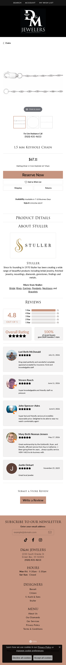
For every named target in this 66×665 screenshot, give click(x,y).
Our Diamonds (33, 617)
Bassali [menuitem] (33, 589)
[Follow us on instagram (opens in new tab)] (40, 540)
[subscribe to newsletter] (50, 532)
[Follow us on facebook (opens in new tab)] (33, 540)
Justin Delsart (26, 465)
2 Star (27, 319)
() (58, 310)
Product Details (33, 218)
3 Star (27, 316)
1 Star (27, 322)
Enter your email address (33, 526)
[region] (33, 83)
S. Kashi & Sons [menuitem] (33, 596)
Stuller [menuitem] (33, 600)
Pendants (36, 288)
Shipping (18, 188)
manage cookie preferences (29, 650)
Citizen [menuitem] (33, 592)
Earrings (27, 288)
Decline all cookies (22, 658)
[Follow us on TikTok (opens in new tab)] (26, 540)
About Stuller (33, 226)
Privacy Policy (33, 625)
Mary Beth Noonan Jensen (33, 434)
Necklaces (47, 288)
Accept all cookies (43, 658)
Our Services (33, 621)
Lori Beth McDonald (30, 351)
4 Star (27, 313)
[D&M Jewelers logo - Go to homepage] (33, 21)
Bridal (12, 288)
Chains (8, 43)
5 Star (27, 310)
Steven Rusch (26, 380)
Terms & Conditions (33, 628)
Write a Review (33, 500)
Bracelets (33, 291)
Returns (48, 188)
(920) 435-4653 (33, 136)
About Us (33, 613)
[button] (17, 2)
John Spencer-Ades (29, 405)
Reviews (33, 302)
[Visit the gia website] (33, 641)
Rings (19, 288)
